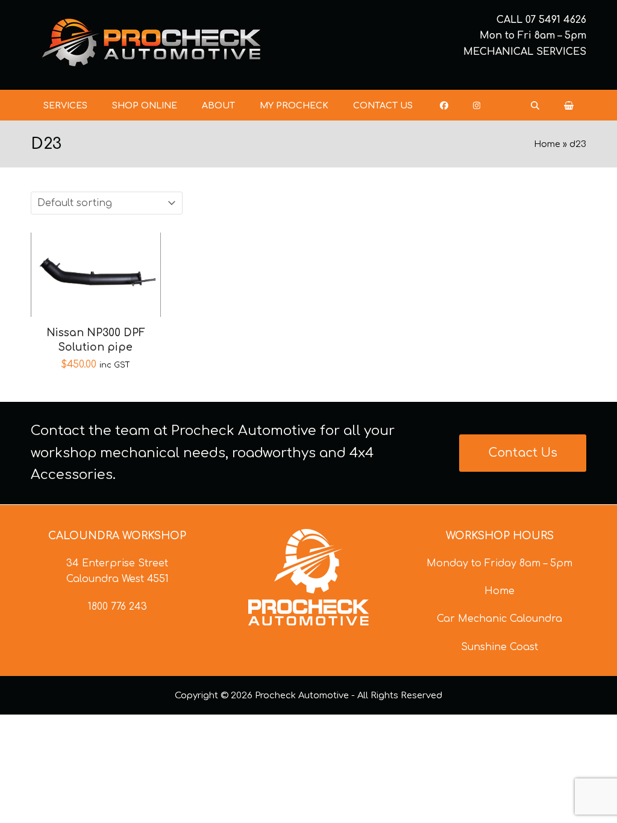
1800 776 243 (117, 606)
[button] (569, 105)
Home (547, 144)
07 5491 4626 (555, 19)
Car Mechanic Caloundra (499, 618)
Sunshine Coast (499, 647)
